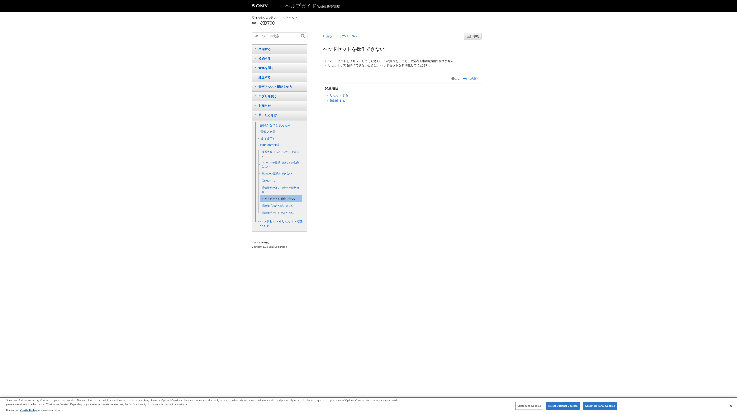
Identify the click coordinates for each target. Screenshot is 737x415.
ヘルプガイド (312, 6)
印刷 (476, 36)
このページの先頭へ (467, 78)
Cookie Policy (28, 410)
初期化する (337, 100)
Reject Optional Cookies (563, 405)
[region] (368, 406)
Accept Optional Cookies (600, 405)
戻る (329, 36)
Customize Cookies (529, 405)
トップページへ (346, 36)
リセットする (339, 95)
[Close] (731, 406)
